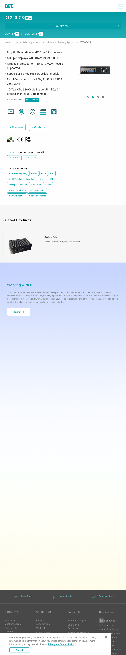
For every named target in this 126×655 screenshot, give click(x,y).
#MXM (34, 173)
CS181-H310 (14, 158)
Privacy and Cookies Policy (61, 644)
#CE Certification (37, 190)
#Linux (42, 179)
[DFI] (9, 6)
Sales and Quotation (73, 627)
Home (8, 42)
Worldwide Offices (78, 632)
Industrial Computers (27, 42)
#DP (51, 179)
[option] (95, 70)
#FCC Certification (17, 196)
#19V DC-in (36, 184)
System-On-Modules (12, 630)
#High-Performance (37, 196)
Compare (16, 127)
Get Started (19, 312)
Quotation (39, 127)
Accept (19, 650)
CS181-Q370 (29, 158)
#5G (52, 173)
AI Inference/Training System (59, 42)
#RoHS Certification (17, 190)
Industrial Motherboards (13, 622)
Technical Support (78, 620)
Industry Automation (43, 622)
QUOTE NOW (32, 99)
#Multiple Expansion (18, 184)
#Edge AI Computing (18, 173)
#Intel (43, 173)
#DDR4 (48, 184)
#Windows (30, 179)
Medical (40, 628)
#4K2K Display (15, 179)
